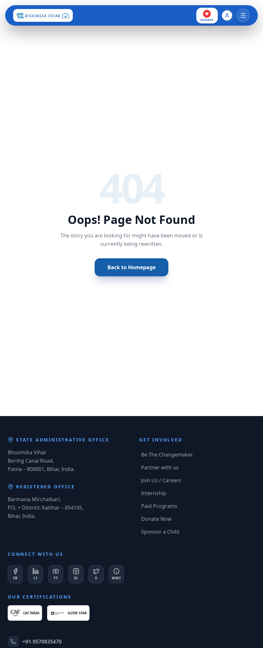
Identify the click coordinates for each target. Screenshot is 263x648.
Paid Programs (159, 506)
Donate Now (156, 518)
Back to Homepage (131, 267)
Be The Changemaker (167, 454)
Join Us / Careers (161, 480)
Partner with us (160, 467)
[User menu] (227, 15)
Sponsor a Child (160, 531)
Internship (153, 493)
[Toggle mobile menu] (243, 15)
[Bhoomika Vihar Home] (43, 15)
